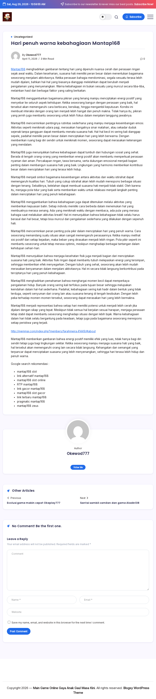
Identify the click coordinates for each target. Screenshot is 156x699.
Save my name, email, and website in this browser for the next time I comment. (58, 622)
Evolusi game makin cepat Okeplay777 (33, 503)
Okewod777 (33, 55)
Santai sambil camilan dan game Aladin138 (109, 503)
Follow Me (78, 467)
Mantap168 (18, 69)
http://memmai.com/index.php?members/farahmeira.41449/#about (53, 331)
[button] (106, 17)
